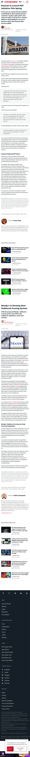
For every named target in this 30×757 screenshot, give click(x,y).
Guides (4, 635)
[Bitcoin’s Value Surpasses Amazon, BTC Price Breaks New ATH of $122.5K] (6, 260)
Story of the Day (6, 604)
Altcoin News (22, 487)
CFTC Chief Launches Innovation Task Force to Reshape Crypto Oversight (19, 552)
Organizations (5, 626)
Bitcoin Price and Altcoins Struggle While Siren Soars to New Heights (20, 573)
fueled (22, 443)
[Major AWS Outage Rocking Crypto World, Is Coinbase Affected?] (6, 250)
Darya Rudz (7, 28)
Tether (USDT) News (12, 487)
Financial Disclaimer (7, 706)
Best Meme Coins (6, 657)
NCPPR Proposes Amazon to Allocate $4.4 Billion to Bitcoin (19, 280)
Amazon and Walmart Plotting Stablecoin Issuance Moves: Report (20, 269)
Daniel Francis (16, 532)
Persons (4, 629)
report (23, 360)
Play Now (21, 754)
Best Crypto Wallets (7, 660)
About (3, 692)
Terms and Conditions (8, 703)
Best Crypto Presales (7, 652)
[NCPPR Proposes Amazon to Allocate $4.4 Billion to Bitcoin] (6, 282)
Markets (4, 606)
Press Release (5, 614)
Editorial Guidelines (7, 700)
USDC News (4, 487)
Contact (4, 695)
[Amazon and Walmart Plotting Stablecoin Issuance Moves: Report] (6, 272)
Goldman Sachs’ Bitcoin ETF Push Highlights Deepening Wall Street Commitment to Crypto (20, 540)
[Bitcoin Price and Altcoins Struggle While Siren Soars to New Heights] (6, 575)
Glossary (4, 637)
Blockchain (5, 612)
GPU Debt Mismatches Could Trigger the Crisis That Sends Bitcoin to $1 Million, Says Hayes (19, 529)
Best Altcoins (5, 649)
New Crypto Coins (7, 655)
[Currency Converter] (27, 2)
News (25, 214)
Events (3, 632)
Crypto (3, 609)
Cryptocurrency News (17, 214)
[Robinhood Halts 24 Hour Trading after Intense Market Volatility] (6, 292)
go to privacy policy (20, 749)
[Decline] (26, 741)
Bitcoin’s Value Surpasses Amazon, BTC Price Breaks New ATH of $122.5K (20, 259)
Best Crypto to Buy (7, 647)
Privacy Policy (5, 709)
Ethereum (17, 384)
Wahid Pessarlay (16, 263)
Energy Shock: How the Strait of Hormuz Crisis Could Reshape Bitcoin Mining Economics (19, 563)
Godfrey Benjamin (17, 251)
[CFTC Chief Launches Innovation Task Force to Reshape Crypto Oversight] (6, 553)
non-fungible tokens (6, 64)
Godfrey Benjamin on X (6, 513)
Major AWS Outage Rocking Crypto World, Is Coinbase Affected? (20, 248)
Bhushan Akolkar (17, 283)
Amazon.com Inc (14, 61)
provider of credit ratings (13, 402)
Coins (3, 624)
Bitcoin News (4, 489)
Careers (4, 698)
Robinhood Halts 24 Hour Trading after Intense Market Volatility (20, 290)
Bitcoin (8, 384)
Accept (10, 748)
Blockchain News (6, 214)
